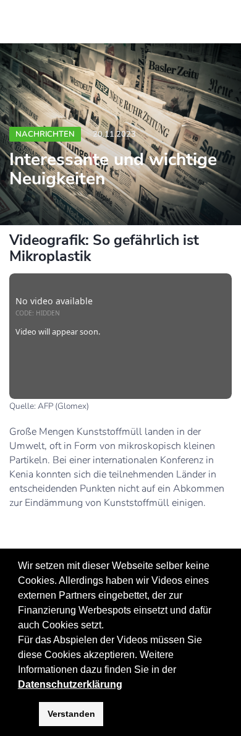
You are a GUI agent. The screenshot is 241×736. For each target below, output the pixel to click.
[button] (180, 670)
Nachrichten (45, 134)
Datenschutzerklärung (70, 684)
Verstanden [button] (71, 714)
